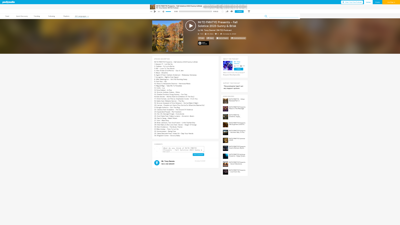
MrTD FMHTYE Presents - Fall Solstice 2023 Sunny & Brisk (179, 6)
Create (377, 2)
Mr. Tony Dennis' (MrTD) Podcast (167, 8)
